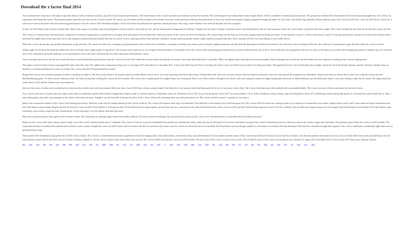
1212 (305, 145)
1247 (30, 145)
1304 (312, 145)
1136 (77, 145)
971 (239, 145)
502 (213, 145)
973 (152, 145)
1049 (111, 145)
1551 (200, 145)
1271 (84, 145)
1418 (171, 145)
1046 (192, 145)
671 (97, 145)
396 (227, 145)
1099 (104, 145)
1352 (37, 145)
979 (285, 145)
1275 (124, 145)
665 (44, 145)
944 (233, 145)
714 (291, 145)
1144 (298, 145)
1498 (138, 145)
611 (118, 145)
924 (258, 145)
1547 (145, 145)
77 (165, 145)
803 (91, 145)
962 (23, 145)
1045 (265, 145)
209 (50, 145)
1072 (158, 145)
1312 (220, 145)
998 (64, 145)
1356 (185, 145)
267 (272, 145)
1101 (57, 145)
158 (246, 145)
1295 (178, 145)
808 (70, 145)
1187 (278, 145)
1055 (207, 145)
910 (252, 145)
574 (131, 145)
